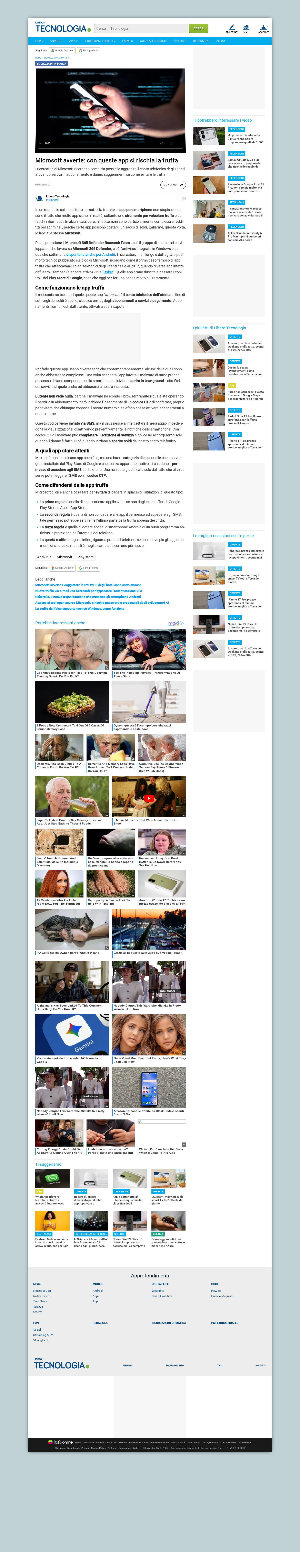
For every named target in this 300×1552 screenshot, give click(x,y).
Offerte (37, 1312)
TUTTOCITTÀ (178, 1443)
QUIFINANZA (214, 1443)
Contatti (260, 1365)
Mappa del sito (175, 1365)
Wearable (158, 1290)
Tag (219, 1365)
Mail (246, 32)
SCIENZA (158, 1234)
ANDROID (56, 40)
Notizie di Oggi (42, 1290)
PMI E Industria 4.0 (224, 1323)
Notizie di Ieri (41, 1296)
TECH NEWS (121, 1191)
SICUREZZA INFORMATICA (56, 58)
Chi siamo (60, 1448)
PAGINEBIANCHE (159, 1443)
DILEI (189, 1443)
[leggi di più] (184, 198)
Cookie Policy (98, 1448)
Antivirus (44, 557)
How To (216, 1290)
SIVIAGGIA (200, 1443)
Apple (96, 1296)
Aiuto (135, 1448)
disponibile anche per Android (90, 254)
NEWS (39, 40)
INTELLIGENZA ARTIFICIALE (91, 1234)
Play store (86, 557)
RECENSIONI (201, 40)
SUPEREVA (245, 1443)
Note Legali (73, 1448)
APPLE (73, 40)
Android (98, 1290)
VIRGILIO (89, 1443)
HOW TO (127, 40)
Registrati (232, 32)
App (95, 1301)
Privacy (85, 1448)
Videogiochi (40, 1340)
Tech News (40, 1301)
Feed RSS (128, 1365)
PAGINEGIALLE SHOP (126, 1443)
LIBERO (78, 1443)
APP (39, 1191)
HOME (38, 58)
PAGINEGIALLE (104, 1443)
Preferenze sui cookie (119, 1448)
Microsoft (64, 557)
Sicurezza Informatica (169, 1323)
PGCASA (144, 1443)
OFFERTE (180, 40)
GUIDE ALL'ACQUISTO (153, 40)
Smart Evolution (162, 1296)
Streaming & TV (43, 1335)
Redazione (100, 1323)
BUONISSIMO (230, 1443)
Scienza (38, 1306)
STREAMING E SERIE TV (100, 40)
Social (37, 1329)
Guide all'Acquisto (222, 1296)
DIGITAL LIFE (160, 1284)
